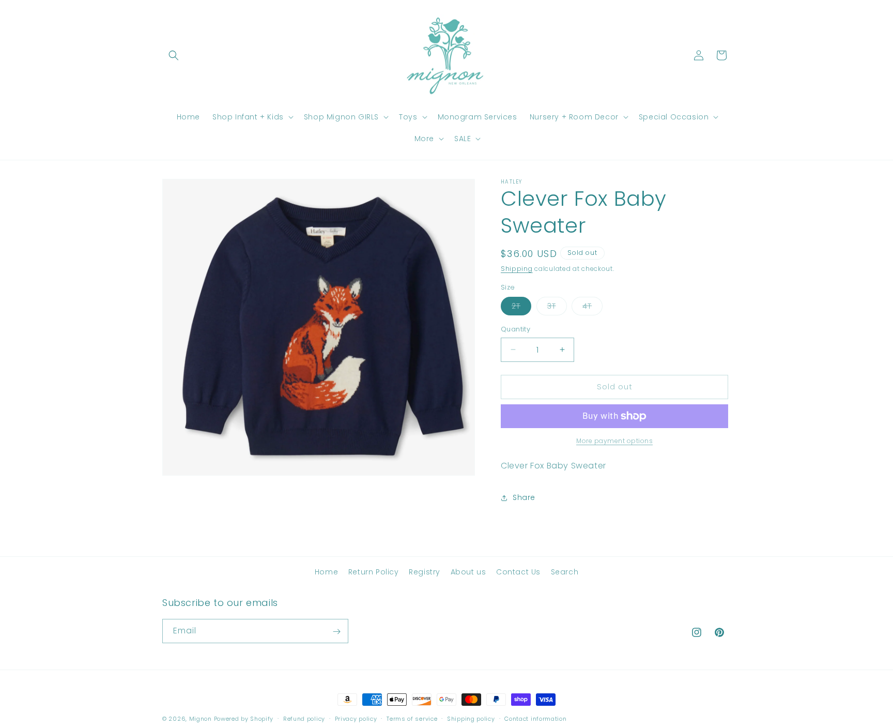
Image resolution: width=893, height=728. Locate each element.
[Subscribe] (336, 631)
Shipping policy (471, 718)
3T (557, 307)
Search (565, 572)
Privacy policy (356, 718)
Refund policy (304, 718)
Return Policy (373, 572)
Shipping (517, 268)
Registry (424, 572)
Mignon (201, 719)
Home (326, 572)
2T (521, 307)
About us (468, 572)
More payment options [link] (614, 440)
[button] (173, 55)
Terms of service (412, 718)
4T (592, 307)
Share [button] (524, 497)
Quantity (515, 329)
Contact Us (518, 572)
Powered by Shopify (244, 719)
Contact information (535, 718)
